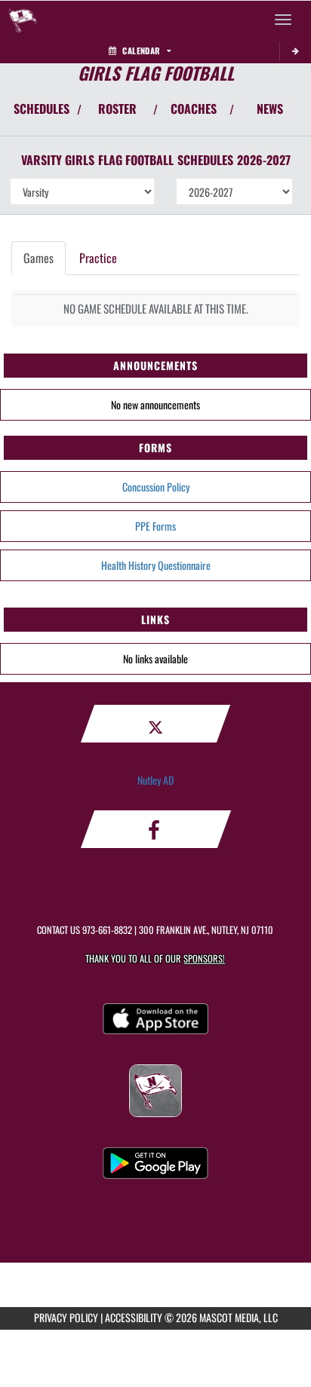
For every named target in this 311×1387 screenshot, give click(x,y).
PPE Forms (155, 526)
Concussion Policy (155, 486)
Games (38, 258)
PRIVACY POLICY (66, 1317)
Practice (98, 258)
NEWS (270, 108)
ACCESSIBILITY (133, 1317)
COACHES (194, 108)
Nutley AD (155, 780)
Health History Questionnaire (156, 565)
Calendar (141, 50)
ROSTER (117, 108)
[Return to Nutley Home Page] (22, 19)
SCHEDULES (41, 108)
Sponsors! (204, 958)
